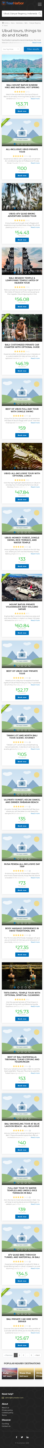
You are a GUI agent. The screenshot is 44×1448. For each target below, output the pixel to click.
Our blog (5, 1424)
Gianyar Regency (35, 23)
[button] (14, 79)
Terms (4, 1415)
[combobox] (22, 14)
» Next (37, 1355)
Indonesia (19, 23)
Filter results (33, 49)
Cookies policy (7, 1413)
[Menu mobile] (40, 5)
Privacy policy (7, 1410)
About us (5, 1408)
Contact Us (6, 1426)
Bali (25, 23)
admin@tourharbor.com (14, 1398)
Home (6, 23)
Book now (22, 111)
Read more (36, 43)
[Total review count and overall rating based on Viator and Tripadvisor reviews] (30, 156)
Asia (12, 23)
